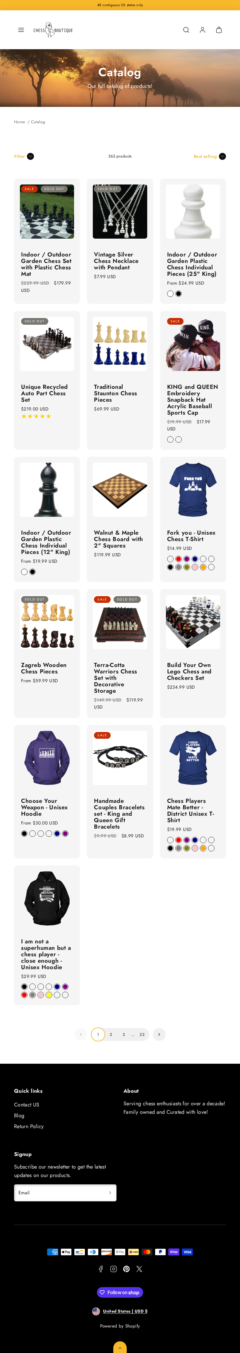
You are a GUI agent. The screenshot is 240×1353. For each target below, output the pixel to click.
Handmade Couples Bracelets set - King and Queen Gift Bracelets (119, 814)
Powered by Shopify (120, 1326)
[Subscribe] (110, 1192)
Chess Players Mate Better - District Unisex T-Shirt (190, 811)
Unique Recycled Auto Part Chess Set (44, 393)
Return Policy (29, 1126)
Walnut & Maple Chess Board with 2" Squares (118, 539)
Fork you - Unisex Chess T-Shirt (191, 535)
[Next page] (159, 1034)
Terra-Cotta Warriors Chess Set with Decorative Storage (115, 678)
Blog (19, 1115)
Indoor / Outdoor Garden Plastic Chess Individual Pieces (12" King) (46, 542)
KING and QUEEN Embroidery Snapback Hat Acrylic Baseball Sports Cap (192, 400)
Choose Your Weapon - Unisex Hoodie (44, 807)
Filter (19, 156)
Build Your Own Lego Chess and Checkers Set (189, 671)
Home (19, 122)
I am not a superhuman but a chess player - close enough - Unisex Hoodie (46, 954)
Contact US (27, 1105)
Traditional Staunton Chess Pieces (115, 393)
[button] (21, 30)
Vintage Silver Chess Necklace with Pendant (116, 261)
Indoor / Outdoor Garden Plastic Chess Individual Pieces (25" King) (192, 264)
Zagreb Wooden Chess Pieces (44, 668)
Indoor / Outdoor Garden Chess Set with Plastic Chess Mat (46, 264)
